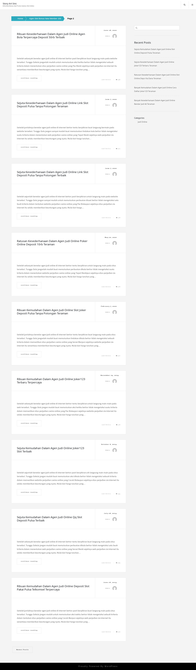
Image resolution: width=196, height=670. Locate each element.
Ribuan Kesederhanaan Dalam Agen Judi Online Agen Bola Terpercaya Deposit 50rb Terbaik (51, 35)
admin (107, 36)
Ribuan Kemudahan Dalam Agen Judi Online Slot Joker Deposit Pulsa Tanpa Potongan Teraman (51, 311)
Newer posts (22, 649)
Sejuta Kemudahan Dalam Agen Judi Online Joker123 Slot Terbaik (50, 449)
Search (184, 4)
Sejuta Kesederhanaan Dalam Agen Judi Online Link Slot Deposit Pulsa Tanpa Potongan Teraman (52, 104)
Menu (192, 4)
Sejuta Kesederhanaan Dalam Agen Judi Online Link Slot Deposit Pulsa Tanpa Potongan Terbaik (52, 173)
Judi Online (106, 79)
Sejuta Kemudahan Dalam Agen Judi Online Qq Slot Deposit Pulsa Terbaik (49, 518)
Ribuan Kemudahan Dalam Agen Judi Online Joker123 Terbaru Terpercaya (51, 380)
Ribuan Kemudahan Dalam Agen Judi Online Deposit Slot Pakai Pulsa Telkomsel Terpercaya (53, 587)
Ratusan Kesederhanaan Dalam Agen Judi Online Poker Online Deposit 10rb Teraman (52, 242)
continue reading (29, 78)
